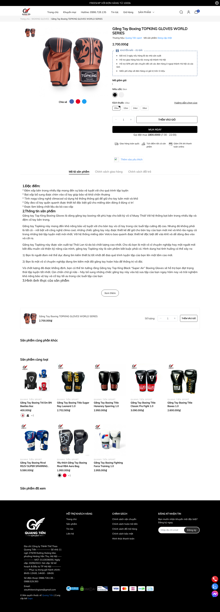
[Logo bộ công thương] (87, 588)
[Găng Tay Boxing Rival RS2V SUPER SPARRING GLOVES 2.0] (36, 440)
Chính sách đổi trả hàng (124, 528)
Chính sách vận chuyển (124, 519)
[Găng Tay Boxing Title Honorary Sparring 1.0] (110, 380)
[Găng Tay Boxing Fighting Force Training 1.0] (110, 440)
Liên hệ (70, 533)
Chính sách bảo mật (122, 533)
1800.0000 (154, 134)
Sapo (30, 598)
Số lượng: (150, 318)
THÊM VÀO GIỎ (167, 119)
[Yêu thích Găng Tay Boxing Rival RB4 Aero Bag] (73, 440)
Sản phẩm (71, 523)
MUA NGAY (154, 129)
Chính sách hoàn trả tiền (125, 523)
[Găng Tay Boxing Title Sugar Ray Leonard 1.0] (73, 380)
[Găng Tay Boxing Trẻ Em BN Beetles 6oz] (36, 380)
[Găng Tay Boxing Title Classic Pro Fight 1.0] (147, 380)
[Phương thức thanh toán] (133, 588)
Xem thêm (110, 293)
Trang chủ (71, 519)
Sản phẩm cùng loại (34, 359)
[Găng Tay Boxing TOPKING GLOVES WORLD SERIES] (72, 61)
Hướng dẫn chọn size (185, 102)
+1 (33, 415)
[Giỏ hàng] (196, 11)
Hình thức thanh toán (123, 538)
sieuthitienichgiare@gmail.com (40, 589)
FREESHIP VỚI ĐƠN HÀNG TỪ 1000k (110, 2)
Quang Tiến (47, 595)
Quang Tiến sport (133, 38)
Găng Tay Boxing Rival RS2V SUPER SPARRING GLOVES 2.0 (34, 466)
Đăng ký (191, 529)
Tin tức (69, 528)
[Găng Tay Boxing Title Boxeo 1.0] (183, 380)
